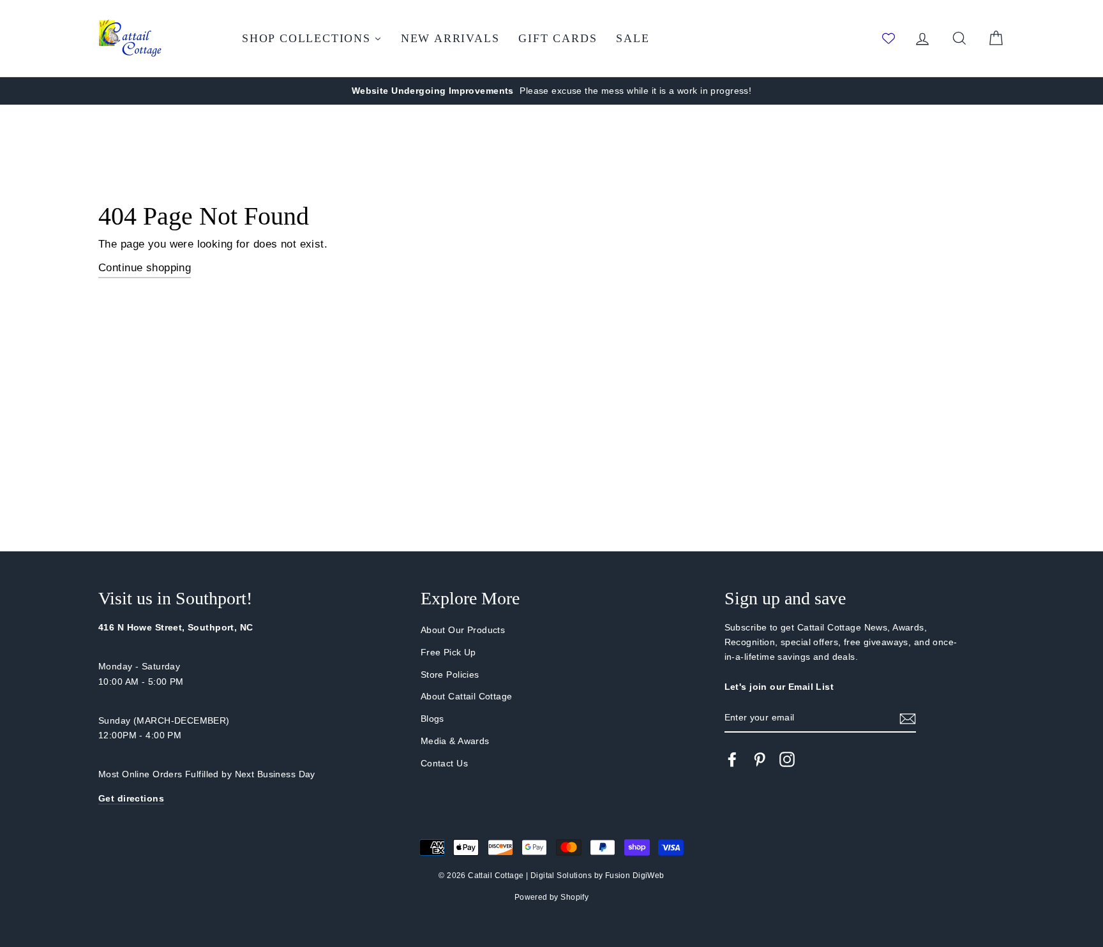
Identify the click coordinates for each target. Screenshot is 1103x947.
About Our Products (463, 630)
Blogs (432, 718)
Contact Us (444, 763)
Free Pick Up (448, 652)
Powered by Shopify (551, 897)
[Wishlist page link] (888, 38)
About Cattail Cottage (467, 696)
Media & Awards (455, 741)
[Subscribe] (907, 718)
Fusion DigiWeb (634, 875)
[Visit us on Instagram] (787, 759)
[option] (551, 91)
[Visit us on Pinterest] (759, 759)
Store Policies (450, 674)
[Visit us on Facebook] (732, 759)
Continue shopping (144, 268)
